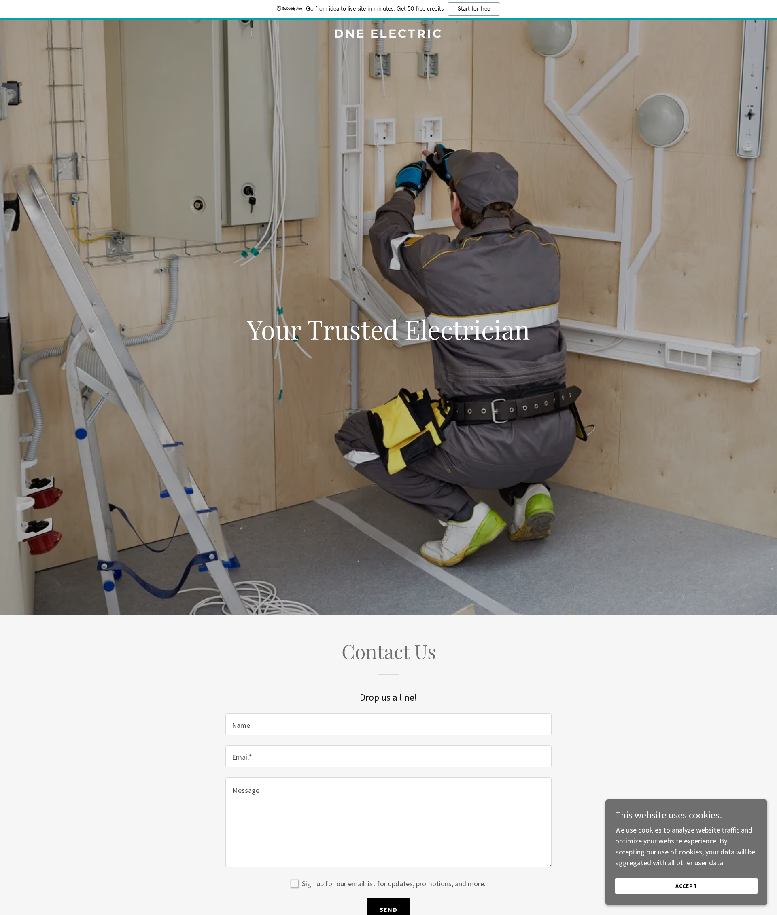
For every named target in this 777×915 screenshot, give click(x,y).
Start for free (474, 9)
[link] (388, 35)
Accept (686, 886)
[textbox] (388, 724)
